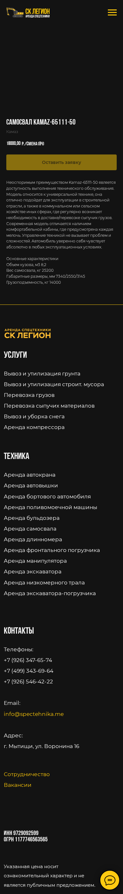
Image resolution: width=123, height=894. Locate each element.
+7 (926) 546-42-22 (28, 681)
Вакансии (18, 784)
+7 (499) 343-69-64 (28, 670)
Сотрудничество (27, 774)
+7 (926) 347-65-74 (28, 660)
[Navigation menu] (112, 12)
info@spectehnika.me (34, 714)
